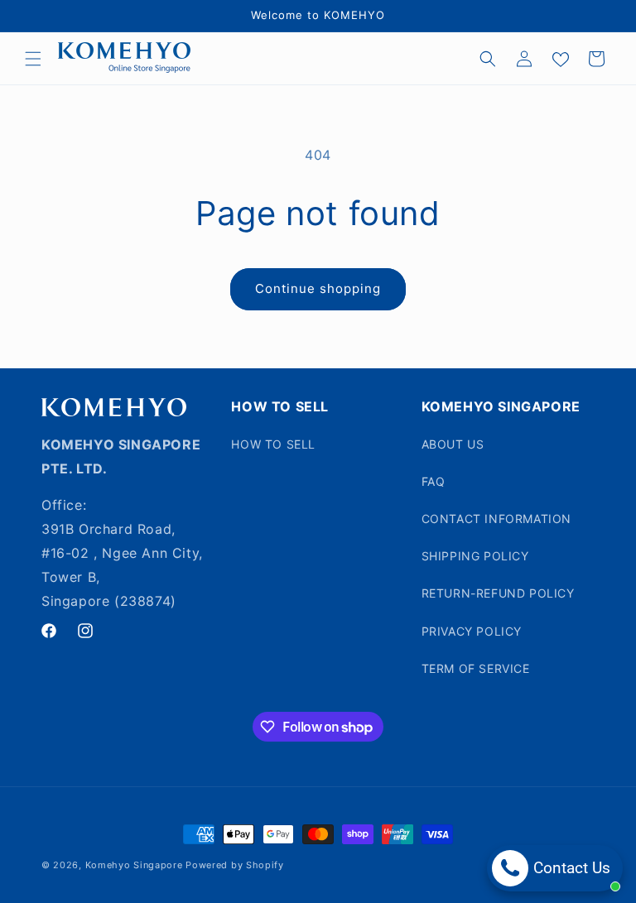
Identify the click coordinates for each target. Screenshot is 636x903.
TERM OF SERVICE (476, 668)
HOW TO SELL (273, 444)
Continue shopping (318, 288)
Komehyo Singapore (134, 865)
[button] (33, 59)
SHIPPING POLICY (475, 556)
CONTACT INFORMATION (496, 519)
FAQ (434, 481)
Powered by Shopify (235, 865)
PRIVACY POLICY (472, 631)
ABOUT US (453, 444)
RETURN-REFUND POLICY (498, 593)
